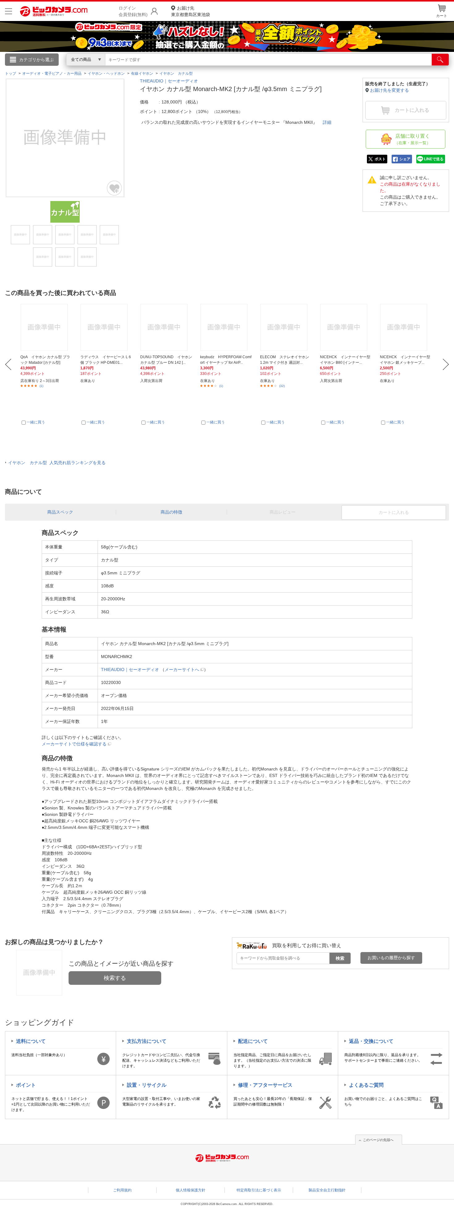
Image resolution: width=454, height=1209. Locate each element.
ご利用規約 (122, 1190)
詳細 (327, 122)
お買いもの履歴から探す (391, 957)
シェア (404, 159)
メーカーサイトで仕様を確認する (74, 743)
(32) (282, 386)
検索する (115, 978)
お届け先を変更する (389, 90)
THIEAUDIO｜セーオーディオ (169, 80)
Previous (8, 364)
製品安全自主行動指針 (327, 1190)
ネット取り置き (307, 68)
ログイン (94, 69)
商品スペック (60, 512)
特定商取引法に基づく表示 (259, 1190)
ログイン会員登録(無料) (133, 11)
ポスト (380, 159)
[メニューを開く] (8, 11)
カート (441, 16)
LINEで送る (433, 159)
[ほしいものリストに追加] (114, 188)
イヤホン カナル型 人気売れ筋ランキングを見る (57, 462)
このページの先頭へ (378, 1140)
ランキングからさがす (202, 68)
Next (446, 364)
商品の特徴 (171, 512)
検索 (340, 958)
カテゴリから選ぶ (36, 59)
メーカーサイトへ (182, 669)
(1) (41, 386)
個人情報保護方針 (190, 1190)
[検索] (440, 59)
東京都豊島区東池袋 (190, 11)
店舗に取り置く (412, 139)
